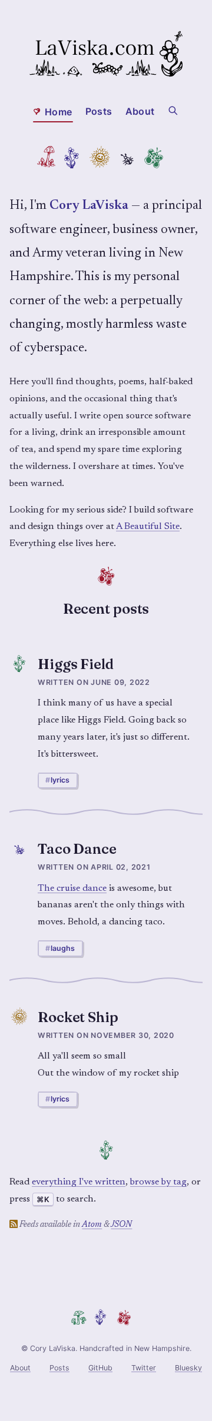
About (139, 111)
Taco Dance (77, 848)
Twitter (143, 1367)
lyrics (60, 780)
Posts (98, 111)
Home (58, 112)
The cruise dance (72, 888)
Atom (92, 1224)
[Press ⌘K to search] (173, 109)
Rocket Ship (78, 1017)
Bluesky (188, 1367)
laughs (63, 948)
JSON (121, 1224)
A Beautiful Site (148, 526)
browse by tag (158, 1182)
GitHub (100, 1367)
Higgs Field (76, 664)
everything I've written (78, 1182)
